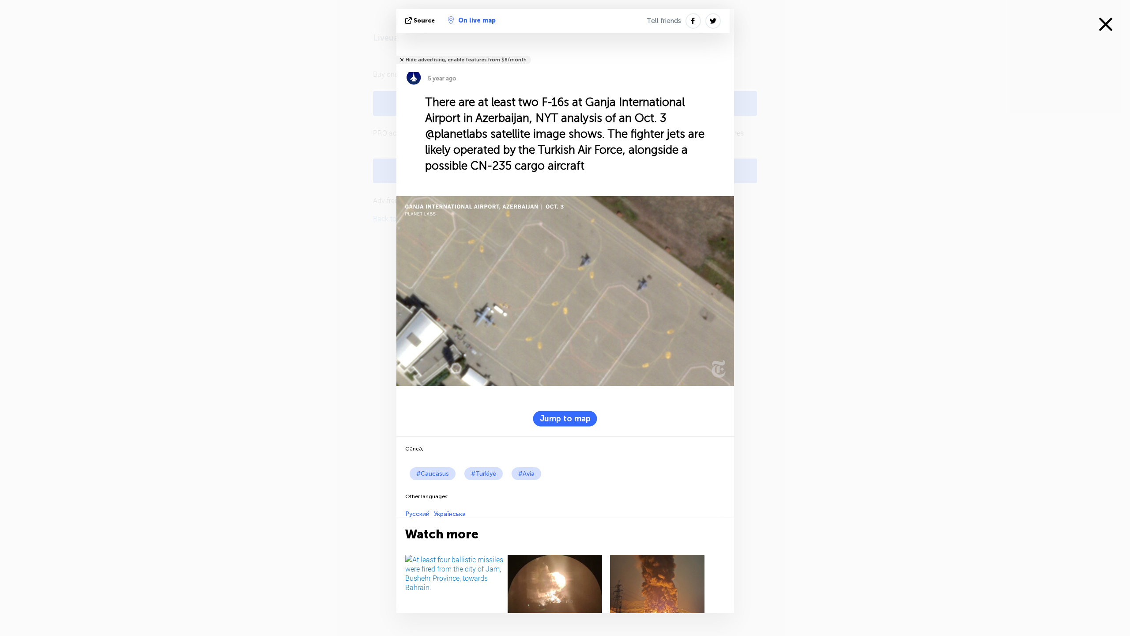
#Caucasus (432, 473)
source (424, 20)
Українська (450, 514)
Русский (417, 514)
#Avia (526, 473)
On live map (477, 20)
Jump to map (565, 419)
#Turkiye (483, 473)
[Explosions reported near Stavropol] (557, 590)
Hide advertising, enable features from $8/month (466, 60)
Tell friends (664, 21)
